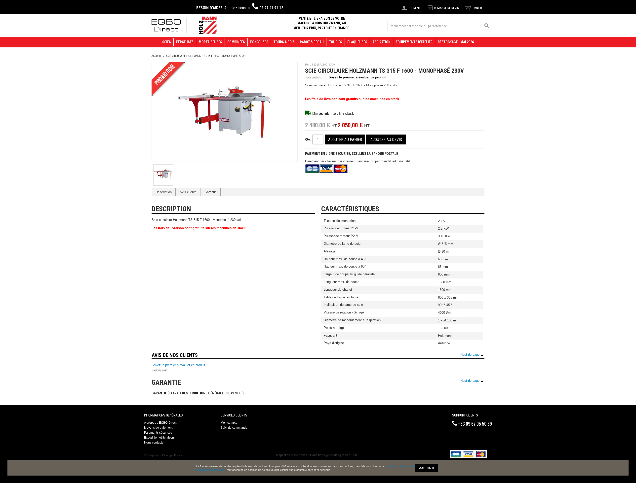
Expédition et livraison (159, 437)
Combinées (236, 42)
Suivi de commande (234, 427)
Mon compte (229, 422)
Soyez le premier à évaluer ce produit (357, 77)
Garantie (210, 192)
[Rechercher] (487, 26)
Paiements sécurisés (158, 432)
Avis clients (188, 192)
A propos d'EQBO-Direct (160, 422)
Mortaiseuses (210, 42)
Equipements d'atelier (414, 42)
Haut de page (469, 354)
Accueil (156, 56)
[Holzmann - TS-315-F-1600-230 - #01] (163, 174)
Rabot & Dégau (312, 42)
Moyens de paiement (158, 427)
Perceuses (185, 42)
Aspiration (381, 42)
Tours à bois (284, 42)
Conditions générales (324, 455)
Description (164, 192)
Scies (166, 42)
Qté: (308, 139)
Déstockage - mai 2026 (456, 42)
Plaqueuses (357, 42)
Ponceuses (259, 42)
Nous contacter (154, 442)
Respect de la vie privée (291, 455)
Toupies (335, 42)
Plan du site (350, 455)
